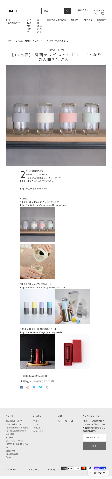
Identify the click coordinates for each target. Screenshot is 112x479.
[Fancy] (34, 387)
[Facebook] (21, 387)
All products (13, 21)
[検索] (52, 11)
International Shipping (17, 427)
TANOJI (36, 427)
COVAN (36, 424)
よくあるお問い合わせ (16, 430)
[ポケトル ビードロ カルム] (56, 224)
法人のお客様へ (13, 453)
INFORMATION (56, 20)
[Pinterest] (28, 387)
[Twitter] (40, 387)
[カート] (102, 13)
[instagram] (59, 421)
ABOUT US (101, 21)
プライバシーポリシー (16, 440)
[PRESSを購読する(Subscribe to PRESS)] (47, 387)
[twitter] (72, 421)
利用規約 (10, 437)
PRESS (87, 20)
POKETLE (38, 381)
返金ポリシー (12, 450)
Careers (9, 457)
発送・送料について (39, 26)
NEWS (75, 20)
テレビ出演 (48, 381)
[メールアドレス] (94, 437)
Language (51, 469)
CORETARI (38, 430)
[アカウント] (95, 13)
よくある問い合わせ (29, 26)
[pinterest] (65, 421)
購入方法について (14, 421)
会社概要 (10, 434)
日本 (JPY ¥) (81, 9)
